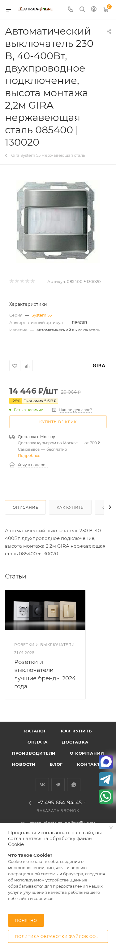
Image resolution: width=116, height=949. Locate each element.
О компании (87, 753)
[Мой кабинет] (94, 10)
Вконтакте (42, 784)
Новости (24, 764)
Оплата (38, 742)
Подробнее (29, 455)
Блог (56, 764)
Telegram (58, 784)
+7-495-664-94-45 (59, 802)
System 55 (42, 315)
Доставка (75, 742)
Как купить (70, 507)
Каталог (35, 730)
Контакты (90, 764)
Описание (25, 507)
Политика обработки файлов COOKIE (60, 936)
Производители (34, 753)
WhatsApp (73, 784)
